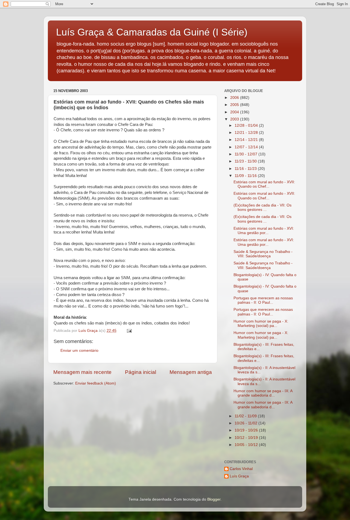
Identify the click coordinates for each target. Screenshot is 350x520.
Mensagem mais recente (82, 372)
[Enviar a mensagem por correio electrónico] (129, 331)
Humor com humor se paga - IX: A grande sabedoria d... (263, 393)
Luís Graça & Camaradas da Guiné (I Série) (151, 32)
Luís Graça (239, 476)
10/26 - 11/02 (246, 423)
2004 (235, 112)
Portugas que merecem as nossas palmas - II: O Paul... (263, 300)
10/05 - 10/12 (247, 445)
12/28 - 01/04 (247, 125)
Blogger (213, 499)
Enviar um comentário (79, 350)
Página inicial (140, 372)
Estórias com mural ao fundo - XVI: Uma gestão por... (264, 230)
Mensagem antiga (191, 372)
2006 (235, 98)
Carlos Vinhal (241, 469)
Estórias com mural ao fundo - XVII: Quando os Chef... (264, 184)
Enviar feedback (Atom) (95, 383)
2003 (235, 119)
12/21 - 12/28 (247, 133)
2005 (235, 105)
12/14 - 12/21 (247, 140)
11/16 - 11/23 (246, 169)
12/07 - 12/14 (247, 147)
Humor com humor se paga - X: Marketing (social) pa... (261, 323)
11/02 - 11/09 (246, 416)
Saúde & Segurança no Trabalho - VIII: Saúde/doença (263, 254)
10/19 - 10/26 (247, 430)
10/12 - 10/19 (247, 438)
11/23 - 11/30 (246, 161)
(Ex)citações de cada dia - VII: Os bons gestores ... (262, 207)
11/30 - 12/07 (246, 154)
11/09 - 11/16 (246, 176)
